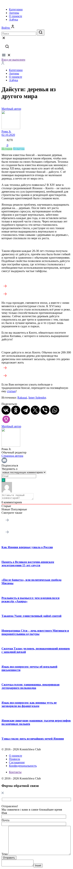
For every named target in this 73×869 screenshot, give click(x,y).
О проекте (15, 16)
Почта (5, 820)
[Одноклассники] (15, 410)
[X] (35, 410)
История (6, 148)
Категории (16, 9)
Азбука (13, 19)
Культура (19, 148)
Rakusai (22, 397)
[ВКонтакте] (5, 410)
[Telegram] (25, 410)
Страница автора (12, 455)
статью (11, 391)
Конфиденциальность (23, 765)
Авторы (14, 12)
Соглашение (17, 762)
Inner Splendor (37, 397)
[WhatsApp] (54, 410)
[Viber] (44, 410)
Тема (4, 854)
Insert (38, 865)
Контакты (15, 772)
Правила (14, 759)
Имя (4, 813)
